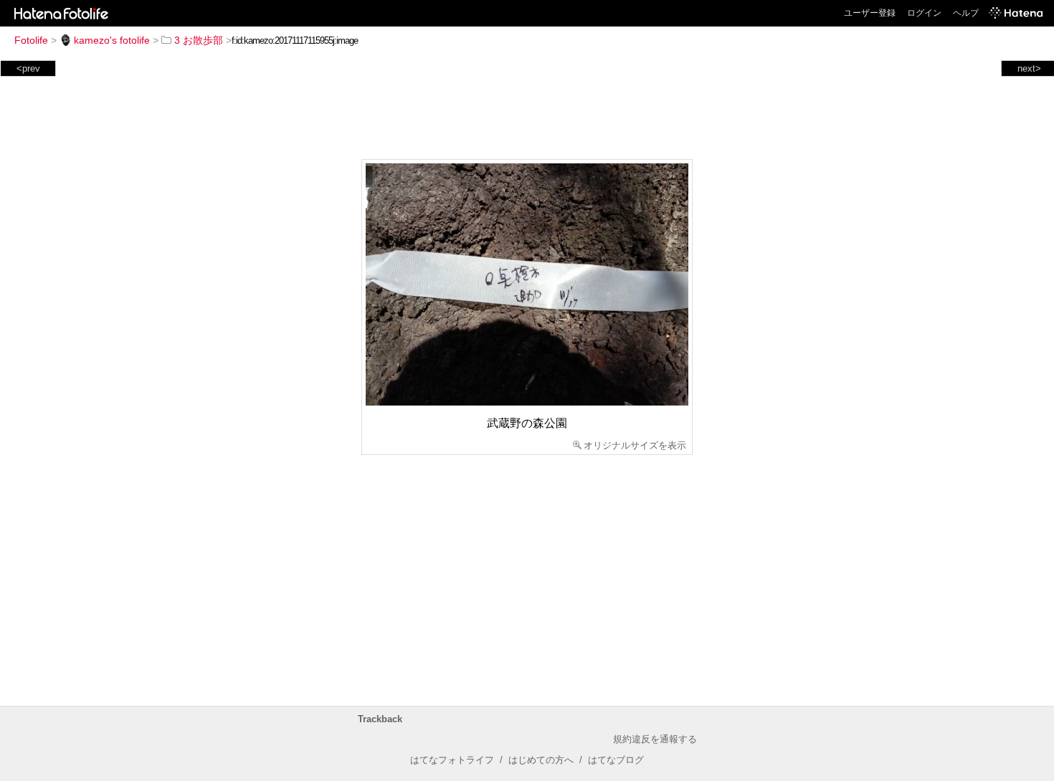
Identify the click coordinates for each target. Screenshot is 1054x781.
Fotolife (31, 40)
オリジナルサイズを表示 (635, 445)
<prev (28, 68)
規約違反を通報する (655, 739)
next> (1029, 68)
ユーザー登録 (870, 13)
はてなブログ (616, 759)
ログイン (924, 13)
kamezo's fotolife (112, 40)
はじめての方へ (541, 759)
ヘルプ (966, 13)
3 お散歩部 (198, 40)
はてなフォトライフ (452, 759)
